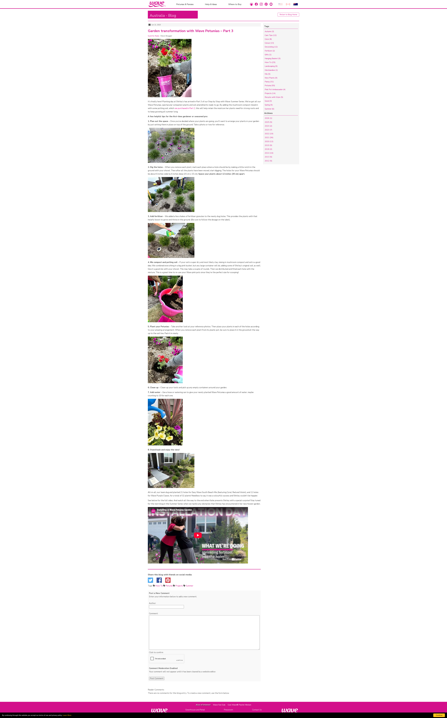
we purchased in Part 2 (185, 108)
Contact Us (257, 709)
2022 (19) (269, 133)
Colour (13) (269, 43)
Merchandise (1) (271, 70)
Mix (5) (267, 74)
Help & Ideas (211, 4)
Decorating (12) (271, 47)
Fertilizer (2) (270, 51)
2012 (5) (268, 161)
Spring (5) (269, 105)
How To (159, 585)
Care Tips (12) (271, 35)
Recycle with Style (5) (274, 97)
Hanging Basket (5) (273, 58)
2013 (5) (268, 157)
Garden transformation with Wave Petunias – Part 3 (190, 31)
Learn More (67, 715)
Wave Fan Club (219, 705)
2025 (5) (268, 122)
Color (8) (268, 39)
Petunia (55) (270, 85)
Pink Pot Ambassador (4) (275, 89)
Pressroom (228, 709)
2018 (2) (268, 149)
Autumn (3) (269, 31)
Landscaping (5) (271, 66)
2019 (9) (268, 145)
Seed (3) (268, 101)
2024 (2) (268, 126)
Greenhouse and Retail (195, 709)
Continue (439, 715)
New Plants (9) (271, 78)
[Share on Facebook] (159, 581)
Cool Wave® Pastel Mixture (239, 705)
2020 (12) (269, 141)
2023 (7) (268, 130)
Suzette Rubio (153, 36)
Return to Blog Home (288, 14)
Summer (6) (269, 109)
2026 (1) (268, 118)
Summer (189, 585)
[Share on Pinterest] (168, 581)
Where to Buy (234, 4)
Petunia (169, 585)
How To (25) (270, 62)
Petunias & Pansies (185, 4)
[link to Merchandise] (251, 4)
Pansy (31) (269, 81)
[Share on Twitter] (150, 581)
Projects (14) (270, 93)
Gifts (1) (268, 54)
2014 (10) (269, 153)
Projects (179, 585)
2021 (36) (269, 137)
